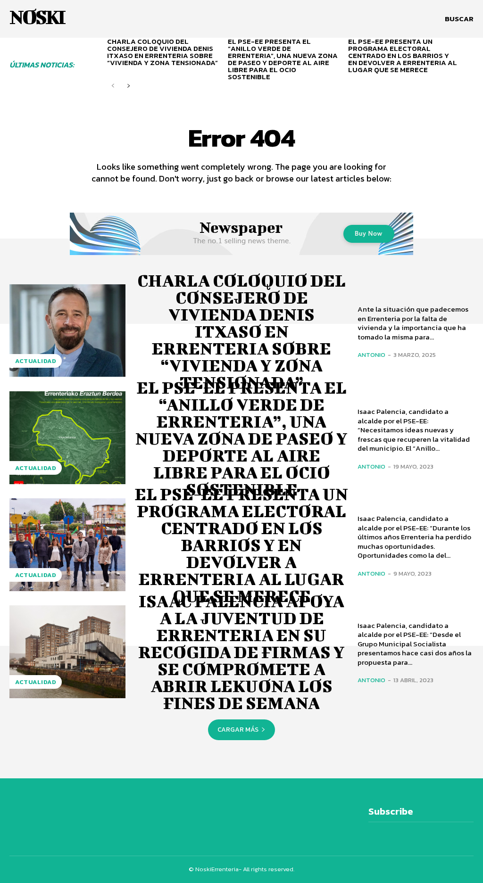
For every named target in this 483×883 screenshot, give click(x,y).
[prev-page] (113, 86)
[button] (459, 19)
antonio (371, 354)
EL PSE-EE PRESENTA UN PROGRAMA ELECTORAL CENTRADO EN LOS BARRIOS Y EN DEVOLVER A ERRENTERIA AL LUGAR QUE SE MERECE (402, 55)
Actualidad (35, 360)
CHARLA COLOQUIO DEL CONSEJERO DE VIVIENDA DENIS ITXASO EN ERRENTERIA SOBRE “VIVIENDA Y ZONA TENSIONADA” (162, 52)
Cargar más (237, 729)
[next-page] (128, 86)
